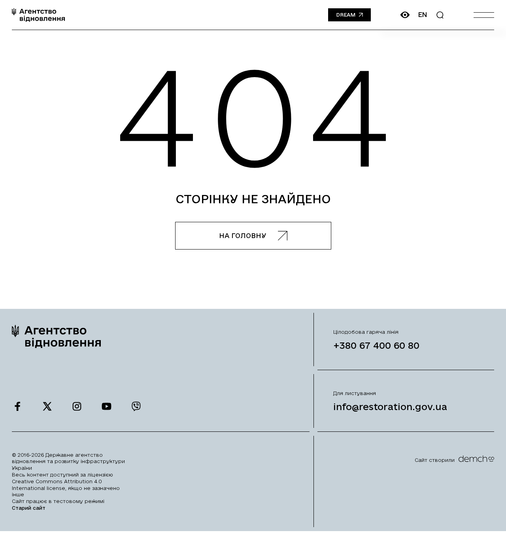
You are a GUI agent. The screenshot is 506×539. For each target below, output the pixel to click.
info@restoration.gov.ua (390, 406)
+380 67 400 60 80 (376, 345)
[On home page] (38, 15)
